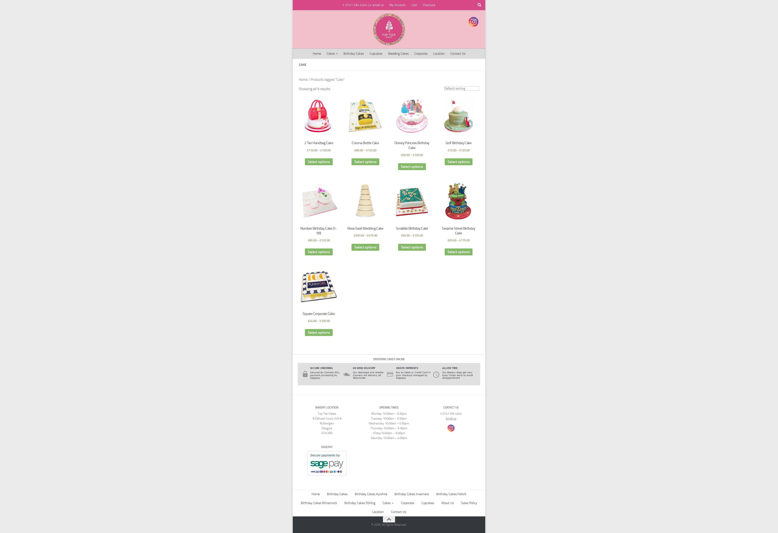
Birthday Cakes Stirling (359, 503)
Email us (451, 418)
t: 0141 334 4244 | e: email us (363, 5)
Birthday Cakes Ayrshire (371, 494)
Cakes (331, 53)
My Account (397, 5)
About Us (447, 503)
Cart (414, 5)
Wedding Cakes (398, 53)
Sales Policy (469, 503)
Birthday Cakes (353, 53)
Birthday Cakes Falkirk (451, 494)
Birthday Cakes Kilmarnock (319, 503)
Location (439, 53)
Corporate (420, 53)
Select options (319, 162)
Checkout (429, 5)
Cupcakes (376, 53)
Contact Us (457, 53)
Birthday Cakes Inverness (411, 494)
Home (317, 53)
